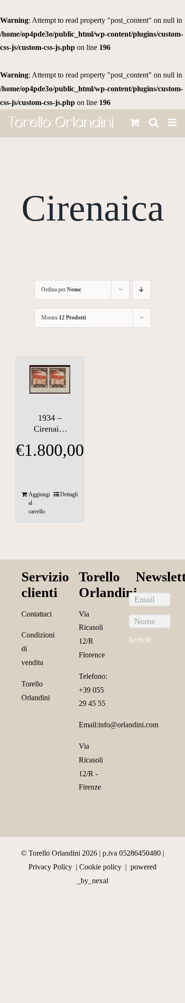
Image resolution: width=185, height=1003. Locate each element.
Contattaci (36, 614)
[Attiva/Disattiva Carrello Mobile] (134, 122)
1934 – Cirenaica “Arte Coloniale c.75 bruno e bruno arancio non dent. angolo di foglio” (49, 424)
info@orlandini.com (128, 725)
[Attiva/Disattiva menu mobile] (173, 122)
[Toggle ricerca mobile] (153, 122)
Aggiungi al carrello (38, 503)
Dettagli (69, 494)
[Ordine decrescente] (141, 289)
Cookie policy (100, 867)
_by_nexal (92, 881)
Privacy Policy (50, 867)
